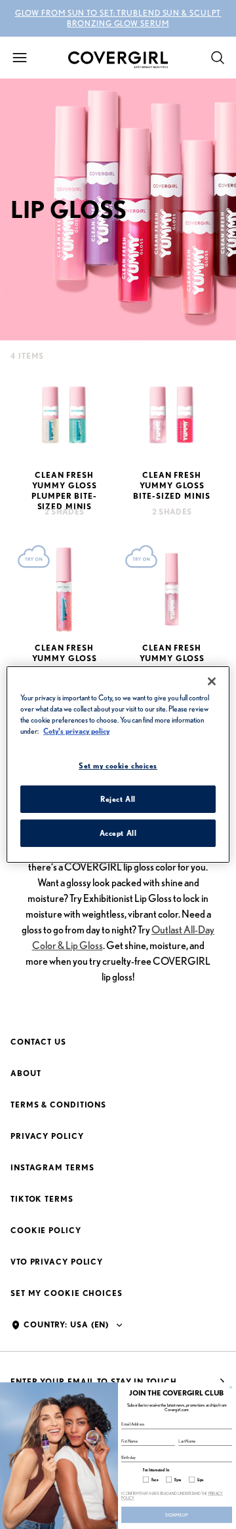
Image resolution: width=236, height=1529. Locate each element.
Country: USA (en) (66, 1324)
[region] (118, 764)
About (25, 1073)
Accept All (118, 833)
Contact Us (38, 1041)
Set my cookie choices (66, 1293)
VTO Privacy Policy (56, 1261)
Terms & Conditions (58, 1104)
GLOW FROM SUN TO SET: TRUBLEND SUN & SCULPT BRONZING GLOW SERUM (118, 18)
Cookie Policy (45, 1230)
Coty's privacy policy (76, 731)
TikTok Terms (41, 1199)
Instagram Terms (52, 1167)
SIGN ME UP (176, 1515)
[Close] (211, 681)
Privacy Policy (47, 1136)
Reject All (118, 799)
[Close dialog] (230, 1387)
